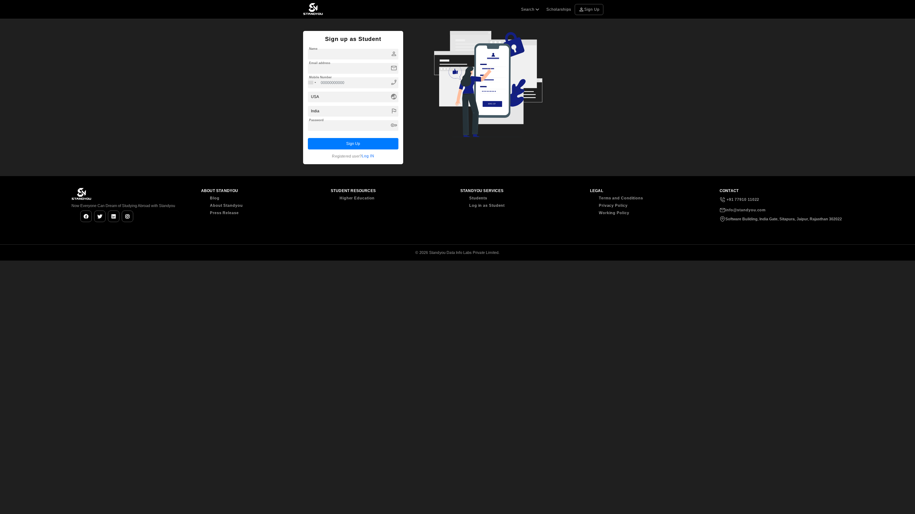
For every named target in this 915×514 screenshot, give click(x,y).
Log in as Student (487, 205)
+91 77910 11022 (742, 200)
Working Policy (614, 213)
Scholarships (558, 9)
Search (528, 9)
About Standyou (226, 205)
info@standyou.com (745, 210)
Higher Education (357, 198)
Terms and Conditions (621, 198)
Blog (214, 198)
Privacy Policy (613, 205)
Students (478, 198)
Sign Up (589, 9)
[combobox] (312, 83)
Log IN (368, 156)
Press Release (224, 213)
